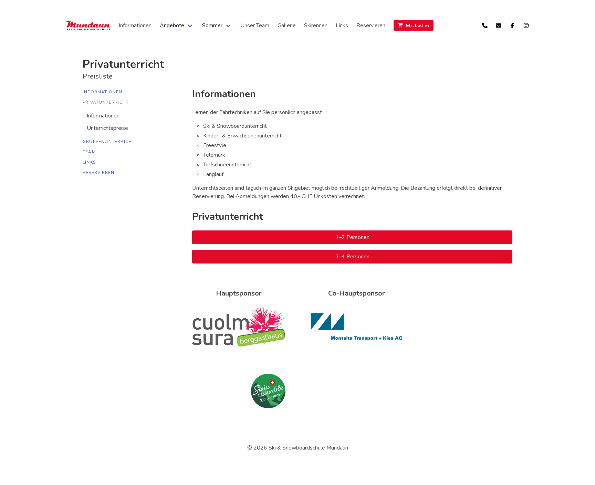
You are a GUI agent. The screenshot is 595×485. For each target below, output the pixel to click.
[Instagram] (526, 25)
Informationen (135, 25)
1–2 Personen (352, 237)
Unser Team (254, 25)
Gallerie (287, 25)
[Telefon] (485, 25)
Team (89, 152)
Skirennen (315, 25)
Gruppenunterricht (109, 141)
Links (342, 25)
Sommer (212, 25)
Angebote (172, 25)
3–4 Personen (352, 256)
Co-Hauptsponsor (356, 293)
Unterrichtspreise (107, 128)
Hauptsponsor (239, 293)
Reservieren (370, 25)
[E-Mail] (498, 25)
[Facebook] (512, 25)
